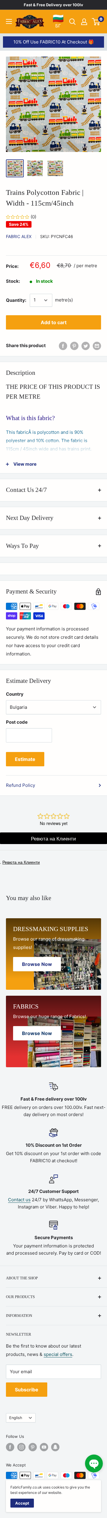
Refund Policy (20, 785)
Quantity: (16, 300)
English (15, 1418)
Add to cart (54, 322)
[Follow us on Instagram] (21, 1447)
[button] (94, 1463)
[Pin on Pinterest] (74, 345)
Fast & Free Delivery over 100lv (53, 4)
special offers (58, 1354)
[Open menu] (9, 21)
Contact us (19, 1199)
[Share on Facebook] (63, 345)
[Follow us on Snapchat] (55, 1447)
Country (14, 694)
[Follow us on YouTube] (44, 1447)
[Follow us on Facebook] (10, 1447)
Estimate (25, 759)
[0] (96, 21)
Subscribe (26, 1390)
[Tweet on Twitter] (85, 345)
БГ (58, 21)
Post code (17, 722)
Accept (22, 1503)
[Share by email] (97, 345)
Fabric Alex (19, 236)
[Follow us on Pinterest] (33, 1447)
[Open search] (72, 21)
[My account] (84, 21)
